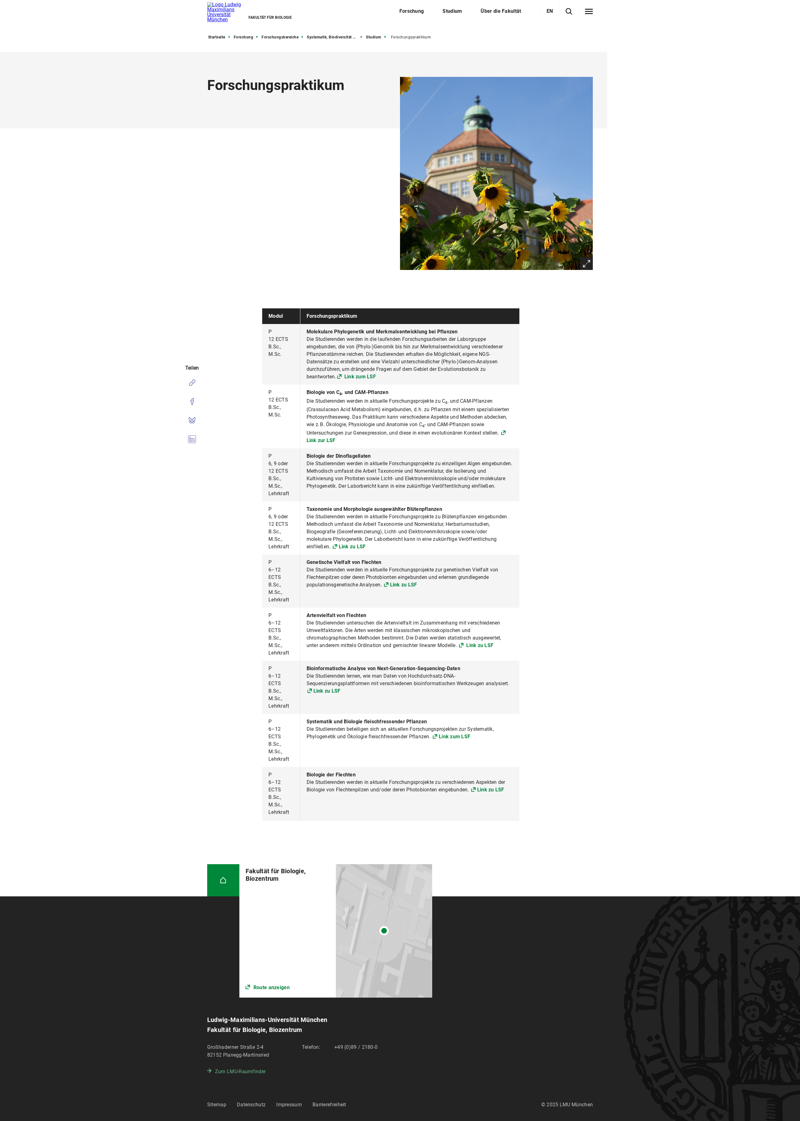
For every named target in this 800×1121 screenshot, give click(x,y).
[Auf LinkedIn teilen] (192, 439)
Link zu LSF (352, 547)
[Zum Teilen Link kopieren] (192, 382)
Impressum (289, 1105)
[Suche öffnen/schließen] (569, 11)
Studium (373, 37)
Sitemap (216, 1105)
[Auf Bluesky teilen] (192, 420)
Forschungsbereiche (280, 37)
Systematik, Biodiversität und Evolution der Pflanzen (335, 37)
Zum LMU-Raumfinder (240, 1071)
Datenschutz (251, 1105)
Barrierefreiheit (329, 1105)
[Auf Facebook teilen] (192, 401)
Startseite (216, 37)
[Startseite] (223, 880)
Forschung (243, 37)
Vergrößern (586, 263)
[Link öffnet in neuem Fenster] (335, 931)
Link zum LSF (359, 377)
